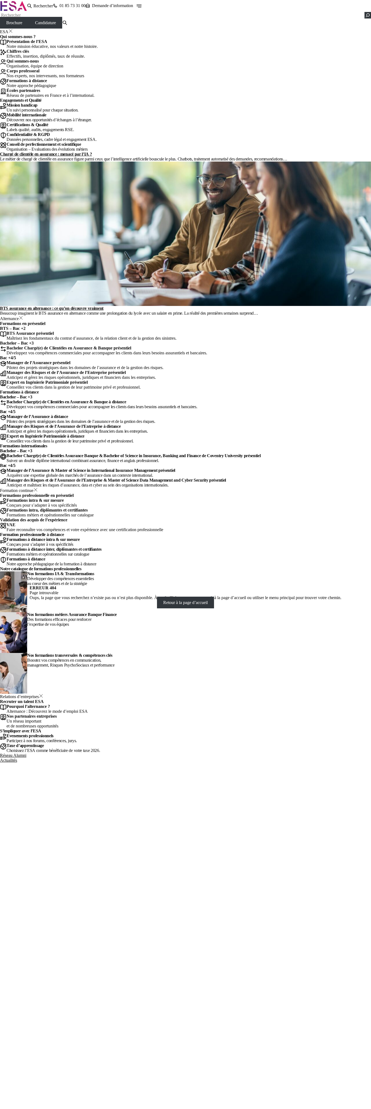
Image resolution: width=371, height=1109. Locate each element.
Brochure (14, 22)
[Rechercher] (367, 15)
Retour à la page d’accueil (185, 602)
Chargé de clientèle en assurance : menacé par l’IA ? (46, 154)
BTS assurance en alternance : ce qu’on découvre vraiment (51, 308)
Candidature (45, 22)
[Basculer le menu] (139, 6)
